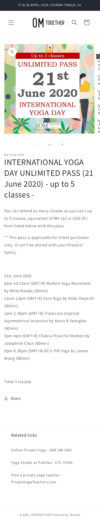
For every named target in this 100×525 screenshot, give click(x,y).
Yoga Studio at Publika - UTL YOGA (42, 462)
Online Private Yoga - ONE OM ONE (41, 450)
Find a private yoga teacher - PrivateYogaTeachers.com (36, 478)
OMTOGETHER (41, 515)
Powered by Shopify (66, 515)
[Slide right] (62, 144)
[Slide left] (38, 144)
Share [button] (16, 398)
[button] (11, 22)
